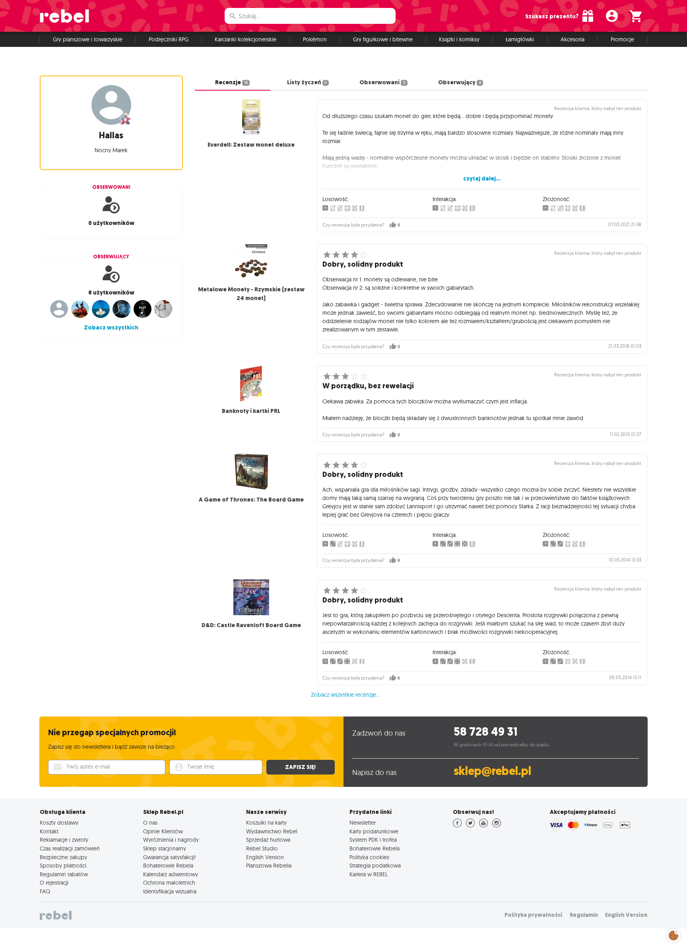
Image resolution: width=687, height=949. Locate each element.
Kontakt (49, 831)
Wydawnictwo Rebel (271, 831)
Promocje (622, 39)
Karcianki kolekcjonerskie (245, 39)
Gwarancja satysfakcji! (169, 857)
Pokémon (315, 39)
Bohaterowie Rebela (168, 865)
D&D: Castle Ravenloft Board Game (251, 625)
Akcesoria (572, 39)
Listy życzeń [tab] (307, 82)
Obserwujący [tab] (459, 82)
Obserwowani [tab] (382, 82)
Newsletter (362, 822)
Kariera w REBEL (368, 874)
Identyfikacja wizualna (169, 891)
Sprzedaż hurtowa (268, 839)
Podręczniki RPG (168, 39)
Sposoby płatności (63, 865)
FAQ (45, 891)
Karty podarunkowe (373, 831)
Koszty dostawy (59, 822)
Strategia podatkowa (375, 865)
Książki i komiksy (459, 39)
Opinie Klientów (163, 831)
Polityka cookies (369, 857)
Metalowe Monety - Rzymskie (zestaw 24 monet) (251, 293)
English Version (265, 857)
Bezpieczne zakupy (63, 857)
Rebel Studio (262, 848)
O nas (150, 822)
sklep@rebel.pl (492, 771)
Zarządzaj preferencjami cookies (673, 934)
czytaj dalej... (482, 178)
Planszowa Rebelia (268, 865)
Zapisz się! (300, 767)
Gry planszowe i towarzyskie (87, 39)
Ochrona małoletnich (169, 882)
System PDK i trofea (373, 839)
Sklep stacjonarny (164, 848)
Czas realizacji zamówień (70, 848)
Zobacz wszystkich (111, 327)
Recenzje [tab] (231, 82)
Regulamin (584, 915)
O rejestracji (54, 882)
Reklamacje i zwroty (64, 839)
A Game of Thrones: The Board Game (251, 500)
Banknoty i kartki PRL (251, 411)
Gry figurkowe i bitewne (383, 39)
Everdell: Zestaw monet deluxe (251, 145)
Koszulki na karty (266, 822)
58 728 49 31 (486, 732)
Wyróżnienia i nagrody (171, 839)
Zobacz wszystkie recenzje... (345, 694)
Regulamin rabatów (64, 874)
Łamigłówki (520, 39)
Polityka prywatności (533, 915)
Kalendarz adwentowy (170, 874)
